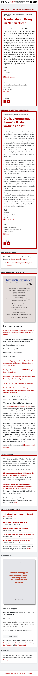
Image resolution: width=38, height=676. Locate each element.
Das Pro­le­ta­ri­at (7, 645)
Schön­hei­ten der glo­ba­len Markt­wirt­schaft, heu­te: (19, 378)
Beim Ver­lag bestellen (11, 636)
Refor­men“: (18, 383)
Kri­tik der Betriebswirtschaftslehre (23, 643)
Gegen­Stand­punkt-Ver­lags (18, 259)
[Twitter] (8, 101)
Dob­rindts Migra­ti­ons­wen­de (18, 390)
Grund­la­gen (6, 643)
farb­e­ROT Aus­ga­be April (16, 522)
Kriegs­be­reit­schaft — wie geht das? (16, 528)
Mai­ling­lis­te (6, 660)
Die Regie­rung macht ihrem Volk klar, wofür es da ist (18, 122)
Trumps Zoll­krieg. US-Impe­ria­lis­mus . (19, 534)
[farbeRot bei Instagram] (34, 2)
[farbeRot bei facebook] (31, 2)
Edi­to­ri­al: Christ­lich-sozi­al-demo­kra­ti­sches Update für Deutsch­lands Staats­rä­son (18, 332)
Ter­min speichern (10, 77)
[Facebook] (5, 101)
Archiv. (16, 502)
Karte (7, 92)
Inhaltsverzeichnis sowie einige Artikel (20, 406)
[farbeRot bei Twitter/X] (36, 2)
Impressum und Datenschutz (15, 673)
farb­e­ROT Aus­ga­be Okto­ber (17, 540)
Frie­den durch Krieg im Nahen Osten (18, 21)
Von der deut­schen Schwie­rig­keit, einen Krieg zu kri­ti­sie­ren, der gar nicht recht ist (18, 363)
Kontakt (30, 673)
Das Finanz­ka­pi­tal (20, 645)
